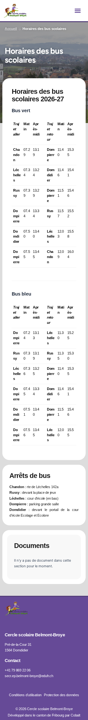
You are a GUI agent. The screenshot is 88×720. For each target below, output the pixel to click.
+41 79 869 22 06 (18, 670)
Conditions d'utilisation (25, 695)
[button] (78, 11)
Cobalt (75, 715)
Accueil (11, 29)
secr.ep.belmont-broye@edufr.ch (29, 676)
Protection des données (61, 695)
